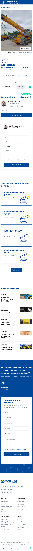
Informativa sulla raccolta (10, 549)
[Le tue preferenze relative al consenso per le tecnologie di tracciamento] (30, 548)
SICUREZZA (4, 294)
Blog (2, 509)
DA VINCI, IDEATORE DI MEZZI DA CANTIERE (8, 336)
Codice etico (4, 519)
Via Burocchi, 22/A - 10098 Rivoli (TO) (12, 486)
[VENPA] (10, 2)
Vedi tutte (15, 270)
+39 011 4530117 (5, 389)
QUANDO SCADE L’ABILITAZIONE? (7, 349)
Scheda (21, 87)
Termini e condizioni (22, 524)
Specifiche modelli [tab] (10, 75)
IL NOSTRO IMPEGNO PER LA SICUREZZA (7, 299)
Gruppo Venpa (21, 501)
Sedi (2, 504)
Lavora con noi (21, 506)
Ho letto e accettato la (16, 160)
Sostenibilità (20, 504)
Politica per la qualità (7, 522)
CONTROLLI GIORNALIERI (5, 312)
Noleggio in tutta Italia (7, 506)
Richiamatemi (16, 115)
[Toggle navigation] (29, 2)
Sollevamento (5, 7)
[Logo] (9, 481)
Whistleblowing (5, 529)
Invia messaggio (16, 165)
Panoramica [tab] (25, 75)
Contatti (3, 512)
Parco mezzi (4, 501)
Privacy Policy (22, 160)
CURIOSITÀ (4, 331)
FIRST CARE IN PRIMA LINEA (6, 323)
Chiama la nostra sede (15, 106)
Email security (21, 509)
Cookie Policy (21, 522)
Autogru (13, 7)
